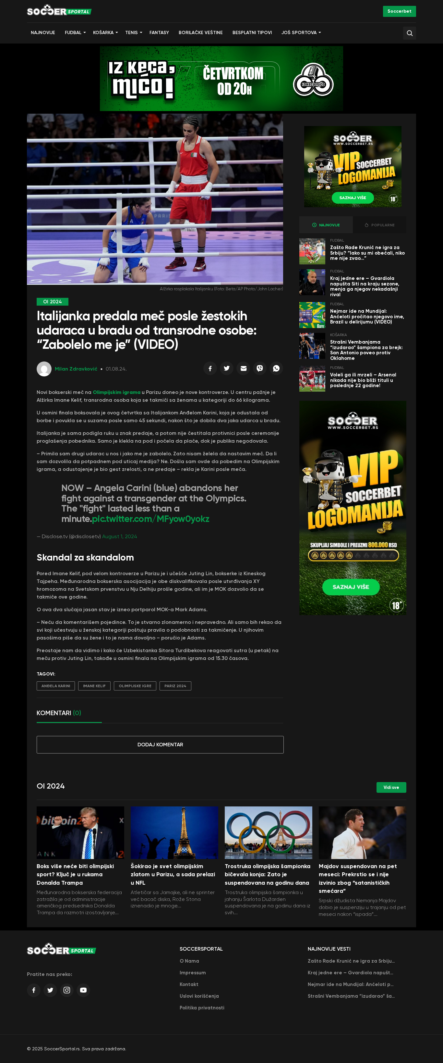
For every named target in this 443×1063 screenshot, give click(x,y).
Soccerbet (400, 11)
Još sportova (299, 32)
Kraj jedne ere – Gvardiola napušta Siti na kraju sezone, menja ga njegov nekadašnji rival (364, 286)
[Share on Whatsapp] (276, 369)
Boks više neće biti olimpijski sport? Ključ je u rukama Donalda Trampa (75, 874)
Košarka (103, 32)
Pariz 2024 (175, 686)
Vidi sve (391, 787)
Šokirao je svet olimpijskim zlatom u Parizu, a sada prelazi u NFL (173, 874)
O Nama (189, 961)
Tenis (131, 32)
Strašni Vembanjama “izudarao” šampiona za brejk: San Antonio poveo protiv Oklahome (366, 350)
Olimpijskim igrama (116, 392)
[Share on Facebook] (210, 369)
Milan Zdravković (76, 369)
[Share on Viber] (260, 369)
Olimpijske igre (135, 686)
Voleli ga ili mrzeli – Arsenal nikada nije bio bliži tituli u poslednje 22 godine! (363, 380)
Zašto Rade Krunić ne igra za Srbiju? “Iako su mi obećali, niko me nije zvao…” (367, 253)
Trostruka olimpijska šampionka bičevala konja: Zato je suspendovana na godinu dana (267, 874)
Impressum (193, 973)
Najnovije (43, 32)
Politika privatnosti (202, 1008)
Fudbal (73, 32)
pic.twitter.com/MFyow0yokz (150, 519)
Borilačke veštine (201, 32)
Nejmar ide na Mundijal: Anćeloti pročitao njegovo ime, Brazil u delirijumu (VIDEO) (367, 316)
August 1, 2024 (119, 536)
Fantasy (159, 32)
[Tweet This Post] (226, 369)
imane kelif (94, 686)
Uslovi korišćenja (199, 996)
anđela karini (56, 686)
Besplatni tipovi (252, 32)
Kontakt (189, 984)
